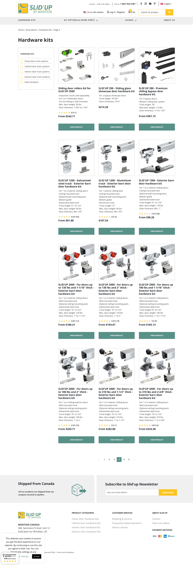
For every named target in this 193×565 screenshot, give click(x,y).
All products (31, 30)
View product (76, 127)
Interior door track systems (37, 71)
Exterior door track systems (37, 77)
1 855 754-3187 (127, 4)
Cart (132, 12)
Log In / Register (117, 12)
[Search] (169, 12)
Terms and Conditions (65, 552)
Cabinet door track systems (37, 66)
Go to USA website (95, 12)
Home (21, 30)
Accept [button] (37, 556)
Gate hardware (31, 82)
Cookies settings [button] (21, 556)
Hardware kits (45, 30)
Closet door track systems (36, 61)
